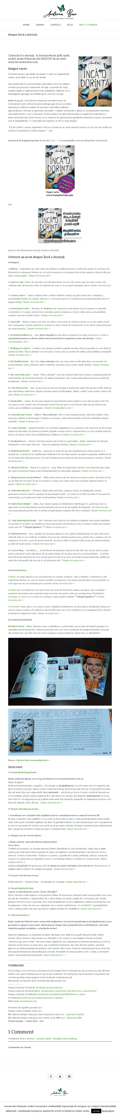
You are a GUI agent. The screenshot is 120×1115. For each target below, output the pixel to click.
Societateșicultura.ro (21, 335)
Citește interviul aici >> (77, 882)
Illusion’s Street (19, 467)
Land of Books (18, 428)
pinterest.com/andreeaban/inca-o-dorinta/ (42, 998)
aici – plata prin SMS (71, 1018)
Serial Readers (18, 570)
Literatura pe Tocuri (21, 414)
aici (40, 1007)
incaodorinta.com (28, 1001)
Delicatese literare (20, 490)
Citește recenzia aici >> (34, 302)
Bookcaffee (16, 401)
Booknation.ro (18, 441)
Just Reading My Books (24, 520)
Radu (13, 590)
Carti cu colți (16, 282)
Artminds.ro (22, 915)
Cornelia (14, 606)
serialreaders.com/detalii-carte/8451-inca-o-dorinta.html (69, 991)
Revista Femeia (16, 626)
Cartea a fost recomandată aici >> (33, 760)
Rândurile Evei (18, 534)
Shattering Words (20, 451)
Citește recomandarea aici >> (59, 408)
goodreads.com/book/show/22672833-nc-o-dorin (61, 994)
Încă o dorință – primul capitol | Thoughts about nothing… (49, 1038)
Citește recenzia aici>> (39, 276)
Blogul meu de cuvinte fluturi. (26, 477)
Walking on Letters (20, 348)
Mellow (13, 269)
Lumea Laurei (17, 295)
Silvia (13, 577)
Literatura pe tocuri (28, 875)
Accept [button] (96, 1111)
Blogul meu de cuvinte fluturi (26, 835)
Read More (108, 1111)
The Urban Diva (19, 388)
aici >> (54, 140)
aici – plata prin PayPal (72, 1014)
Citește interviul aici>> (64, 869)
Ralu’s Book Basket (20, 504)
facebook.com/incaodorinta (49, 987)
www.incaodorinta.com (23, 62)
